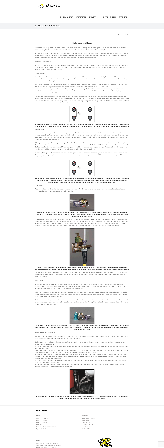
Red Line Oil (86, 422)
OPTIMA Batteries (87, 425)
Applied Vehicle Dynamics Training (47, 443)
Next (126, 35)
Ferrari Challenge (41, 422)
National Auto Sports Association (46, 427)
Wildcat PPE (86, 429)
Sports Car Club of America (44, 429)
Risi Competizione (87, 427)
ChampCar (39, 425)
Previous (120, 35)
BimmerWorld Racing (88, 418)
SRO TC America (41, 420)
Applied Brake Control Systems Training (48, 445)
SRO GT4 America (42, 418)
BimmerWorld (86, 420)
